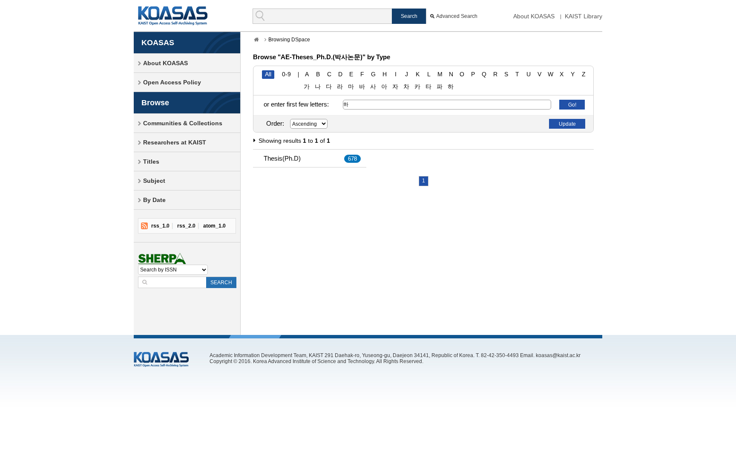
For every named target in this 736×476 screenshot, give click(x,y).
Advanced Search (456, 16)
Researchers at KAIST (174, 142)
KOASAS (172, 15)
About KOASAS (534, 16)
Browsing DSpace (289, 40)
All (268, 74)
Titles (151, 161)
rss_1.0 (160, 226)
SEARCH (221, 283)
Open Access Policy (172, 82)
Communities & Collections (182, 123)
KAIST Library (583, 16)
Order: (275, 123)
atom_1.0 (214, 226)
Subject (154, 180)
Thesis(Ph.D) (282, 158)
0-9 (286, 74)
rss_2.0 (186, 226)
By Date (154, 199)
